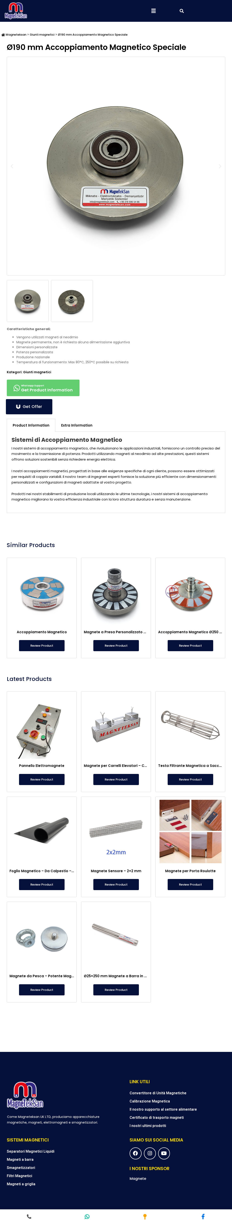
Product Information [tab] (31, 425)
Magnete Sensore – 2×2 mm (116, 871)
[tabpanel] (116, 472)
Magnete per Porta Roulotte (190, 871)
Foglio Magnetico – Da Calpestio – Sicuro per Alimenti (58, 871)
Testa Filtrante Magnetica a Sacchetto (193, 765)
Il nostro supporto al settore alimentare (163, 1109)
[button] (153, 11)
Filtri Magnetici (19, 1176)
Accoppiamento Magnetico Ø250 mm (192, 632)
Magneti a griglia (21, 1184)
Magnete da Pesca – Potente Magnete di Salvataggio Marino (65, 976)
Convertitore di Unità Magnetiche (158, 1093)
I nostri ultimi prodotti (148, 1126)
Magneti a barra (20, 1159)
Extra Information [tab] (76, 425)
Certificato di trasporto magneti (157, 1117)
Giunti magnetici (42, 34)
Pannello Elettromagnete (41, 765)
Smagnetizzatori (21, 1168)
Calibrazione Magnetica (150, 1101)
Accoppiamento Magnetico (42, 632)
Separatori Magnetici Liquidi (30, 1151)
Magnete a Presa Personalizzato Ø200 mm (122, 632)
